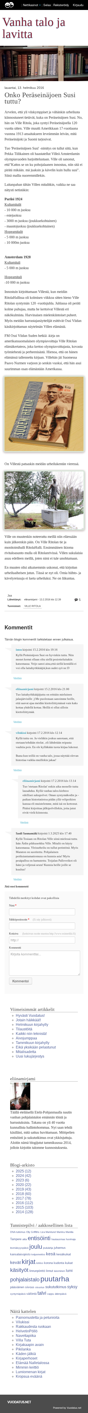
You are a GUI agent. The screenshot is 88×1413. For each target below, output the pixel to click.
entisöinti (39, 1238)
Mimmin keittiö (27, 1367)
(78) (23, 1198)
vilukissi (21, 732)
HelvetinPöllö (26, 1331)
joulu (35, 1246)
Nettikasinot (30, 5)
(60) (23, 1194)
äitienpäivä (60, 1293)
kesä (51, 1253)
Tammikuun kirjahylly (32, 1043)
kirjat (28, 1261)
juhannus (60, 1247)
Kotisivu (42, 933)
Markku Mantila (65, 1232)
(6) (22, 1180)
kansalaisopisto (20, 1254)
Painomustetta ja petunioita (37, 1317)
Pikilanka (23, 1349)
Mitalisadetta (26, 1052)
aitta (24, 1239)
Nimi (12, 905)
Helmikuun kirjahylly (32, 1025)
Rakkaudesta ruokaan (33, 1326)
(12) (23, 1171)
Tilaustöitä (24, 1029)
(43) (23, 1189)
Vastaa (17, 678)
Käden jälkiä (26, 1354)
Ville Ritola (32, 606)
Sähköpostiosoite (30, 919)
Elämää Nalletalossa (32, 1363)
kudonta (59, 1263)
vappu (50, 1293)
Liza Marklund (48, 1232)
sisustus (39, 1287)
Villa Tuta (23, 1340)
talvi (41, 1293)
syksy (72, 1287)
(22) (23, 1185)
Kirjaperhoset (26, 1358)
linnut (49, 1271)
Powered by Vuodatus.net (67, 1407)
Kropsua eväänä (29, 1376)
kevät (15, 1262)
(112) (24, 1203)
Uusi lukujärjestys (30, 1056)
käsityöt (19, 1270)
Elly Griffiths (32, 1232)
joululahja (48, 1247)
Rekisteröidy (61, 5)
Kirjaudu (78, 5)
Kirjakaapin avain (30, 1345)
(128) (24, 1212)
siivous (29, 1287)
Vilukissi (22, 1322)
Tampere (15, 1239)
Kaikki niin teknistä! (31, 1034)
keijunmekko (38, 1254)
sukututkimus (55, 1287)
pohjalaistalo (24, 1279)
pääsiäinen (17, 1287)
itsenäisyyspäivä (19, 1247)
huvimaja (71, 1239)
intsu (19, 649)
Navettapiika (26, 1336)
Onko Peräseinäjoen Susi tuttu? (40, 98)
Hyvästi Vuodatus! (30, 1015)
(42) (23, 1176)
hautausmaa (58, 1239)
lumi (69, 1271)
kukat (69, 1263)
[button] (40, 5)
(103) (24, 1207)
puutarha (54, 1279)
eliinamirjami (25, 689)
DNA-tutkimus (17, 1232)
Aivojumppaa (26, 1038)
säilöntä (31, 1293)
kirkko (39, 1263)
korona (48, 1263)
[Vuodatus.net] (19, 1402)
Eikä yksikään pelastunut (36, 1047)
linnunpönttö (37, 1271)
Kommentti (15, 947)
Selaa (47, 5)
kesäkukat (63, 1254)
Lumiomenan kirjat (30, 1372)
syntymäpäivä (17, 1293)
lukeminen (59, 1271)
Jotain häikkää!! (28, 1020)
